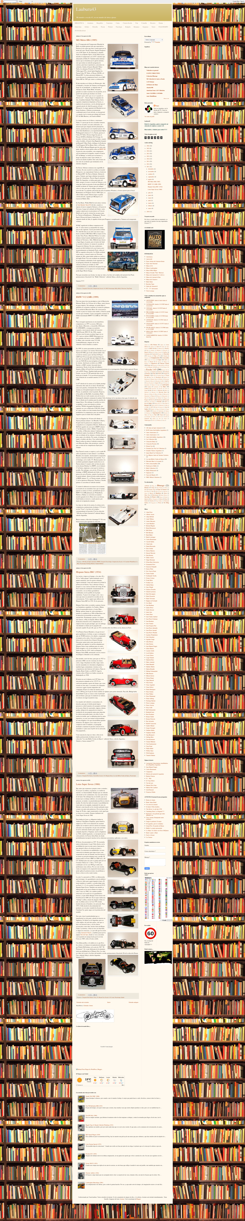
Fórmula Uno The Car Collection (155, 448)
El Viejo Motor (150, 781)
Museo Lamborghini (151, 268)
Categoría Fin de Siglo (106, 561)
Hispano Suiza (109, 776)
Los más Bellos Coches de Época (121, 776)
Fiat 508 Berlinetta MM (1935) (94, 1106)
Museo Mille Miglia (151, 270)
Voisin (165, 418)
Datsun (151, 361)
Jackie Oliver (149, 607)
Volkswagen (147, 420)
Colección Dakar (150, 441)
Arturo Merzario (150, 521)
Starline (152, 501)
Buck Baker (149, 535)
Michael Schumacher (152, 671)
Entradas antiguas (133, 1002)
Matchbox (158, 493)
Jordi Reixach (150, 790)
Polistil (165, 497)
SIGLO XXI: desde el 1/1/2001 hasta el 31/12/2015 (157, 332)
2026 (148, 146)
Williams (159, 420)
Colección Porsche (151, 444)
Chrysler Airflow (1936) (92, 1173)
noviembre (151, 171)
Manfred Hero (150, 660)
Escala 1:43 (102, 288)
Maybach (147, 392)
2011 (148, 166)
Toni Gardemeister (151, 744)
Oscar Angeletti (150, 685)
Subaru (167, 411)
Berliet (152, 350)
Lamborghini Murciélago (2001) (94, 1182)
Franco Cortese (150, 578)
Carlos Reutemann (151, 539)
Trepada (167, 414)
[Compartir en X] (93, 286)
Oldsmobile (164, 396)
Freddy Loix (149, 582)
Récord (167, 405)
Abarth (146, 344)
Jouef (160, 491)
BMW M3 (102, 149)
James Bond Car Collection (153, 453)
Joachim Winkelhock (130, 561)
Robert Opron (155, 405)
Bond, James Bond (151, 802)
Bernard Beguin (150, 526)
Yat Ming (166, 503)
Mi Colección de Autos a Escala (156, 79)
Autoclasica (149, 257)
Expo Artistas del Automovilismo (155, 261)
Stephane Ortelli (150, 732)
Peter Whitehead (150, 696)
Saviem (161, 407)
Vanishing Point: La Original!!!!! (155, 811)
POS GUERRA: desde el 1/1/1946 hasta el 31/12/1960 (157, 316)
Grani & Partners (162, 489)
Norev (154, 497)
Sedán (146, 409)
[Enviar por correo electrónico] (89, 286)
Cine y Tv (96, 997)
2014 (148, 159)
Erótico (87, 27)
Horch (152, 381)
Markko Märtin (150, 667)
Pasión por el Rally (151, 466)
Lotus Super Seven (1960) (88, 784)
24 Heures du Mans (152, 85)
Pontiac (153, 401)
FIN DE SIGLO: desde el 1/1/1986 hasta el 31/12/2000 (157, 328)
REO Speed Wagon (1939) (93, 1135)
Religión (127, 27)
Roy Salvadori (150, 721)
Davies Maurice (150, 551)
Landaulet (156, 386)
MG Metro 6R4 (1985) (86, 39)
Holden (161, 379)
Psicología (119, 27)
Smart (167, 409)
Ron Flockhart (150, 714)
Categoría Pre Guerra (87, 776)
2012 (148, 164)
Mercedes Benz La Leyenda (153, 461)
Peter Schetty (149, 692)
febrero (150, 206)
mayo (149, 198)
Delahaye (147, 363)
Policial (110, 27)
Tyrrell (165, 416)
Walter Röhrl (149, 748)
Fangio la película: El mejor (153, 821)
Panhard (159, 398)
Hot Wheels (147, 491)
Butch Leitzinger (150, 537)
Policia (147, 401)
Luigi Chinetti (150, 658)
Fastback (167, 372)
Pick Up (153, 400)
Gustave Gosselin (151, 589)
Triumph (148, 416)
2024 (148, 151)
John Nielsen (149, 644)
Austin (162, 346)
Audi (157, 346)
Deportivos (154, 363)
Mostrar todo (166, 98)
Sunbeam (148, 413)
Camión (154, 354)
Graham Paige (161, 375)
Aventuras (90, 23)
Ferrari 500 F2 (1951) (92, 1163)
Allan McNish (150, 517)
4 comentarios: (82, 773)
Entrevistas (78, 27)
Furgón (165, 373)
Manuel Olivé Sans (151, 785)
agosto (150, 179)
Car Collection (150, 439)
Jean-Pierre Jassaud (151, 630)
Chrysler (149, 356)
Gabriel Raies (150, 585)
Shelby (152, 409)
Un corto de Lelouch (151, 804)
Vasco (157, 106)
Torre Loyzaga (150, 291)
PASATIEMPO (163, 27)
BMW (98, 561)
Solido (146, 501)
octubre (150, 174)
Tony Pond (129, 288)
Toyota (161, 415)
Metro (151, 394)
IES (162, 381)
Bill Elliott (149, 530)
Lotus (112, 997)
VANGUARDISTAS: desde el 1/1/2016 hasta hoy (156, 336)
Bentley (167, 348)
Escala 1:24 (151, 367)
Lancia (149, 387)
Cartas (118, 23)
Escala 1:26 (166, 367)
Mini (161, 394)
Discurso (152, 23)
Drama (161, 23)
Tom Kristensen (150, 739)
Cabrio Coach (158, 352)
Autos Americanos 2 (151, 435)
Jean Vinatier (149, 623)
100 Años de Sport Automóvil (89, 561)
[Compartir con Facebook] (94, 286)
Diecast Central (164, 363)
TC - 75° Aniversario (152, 288)
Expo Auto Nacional (151, 263)
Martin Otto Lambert (152, 787)
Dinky (152, 487)
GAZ (154, 375)
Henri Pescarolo (150, 596)
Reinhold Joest (150, 712)
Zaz (163, 420)
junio (149, 195)
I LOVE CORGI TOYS (153, 73)
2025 (148, 148)
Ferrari (148, 373)
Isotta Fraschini (149, 383)
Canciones (109, 23)
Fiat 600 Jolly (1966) (91, 1115)
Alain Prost (149, 512)
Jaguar (156, 383)
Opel (146, 398)
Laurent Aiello (150, 651)
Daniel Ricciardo (150, 546)
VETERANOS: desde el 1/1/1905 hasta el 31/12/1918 (157, 305)
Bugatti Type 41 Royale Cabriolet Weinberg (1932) (99, 1125)
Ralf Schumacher (151, 710)
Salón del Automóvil (152, 286)
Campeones (149, 772)
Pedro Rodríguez (150, 689)
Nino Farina (149, 682)
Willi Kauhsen (150, 753)
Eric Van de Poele (151, 571)
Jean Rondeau (150, 621)
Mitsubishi (147, 396)
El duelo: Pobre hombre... (153, 807)
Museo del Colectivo (151, 279)
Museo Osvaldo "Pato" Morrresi (155, 273)
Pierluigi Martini (90, 563)
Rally (116, 288)
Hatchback (158, 377)
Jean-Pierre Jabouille (151, 628)
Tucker (154, 416)
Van (160, 418)
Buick (151, 352)
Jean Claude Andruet (151, 617)
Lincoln (160, 388)
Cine (136, 23)
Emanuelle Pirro (150, 564)
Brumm (147, 487)
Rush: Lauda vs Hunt (152, 833)
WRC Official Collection (152, 477)
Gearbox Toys (152, 489)
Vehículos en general (152, 70)
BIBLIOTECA (79, 23)
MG (107, 288)
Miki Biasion (149, 673)
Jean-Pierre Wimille (151, 633)
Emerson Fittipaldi (151, 567)
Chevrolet (166, 354)
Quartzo (146, 499)
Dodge (148, 365)
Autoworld (149, 259)
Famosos (160, 372)
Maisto (151, 493)
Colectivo (147, 358)
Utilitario (147, 418)
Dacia (146, 361)
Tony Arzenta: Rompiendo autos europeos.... (155, 818)
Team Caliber (159, 501)
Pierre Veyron (150, 705)
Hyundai (158, 381)
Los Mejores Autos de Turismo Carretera (157, 455)
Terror (153, 27)
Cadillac (165, 352)
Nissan (158, 396)
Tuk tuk (160, 416)
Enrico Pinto (149, 569)
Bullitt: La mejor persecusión (154, 828)
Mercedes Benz (163, 392)
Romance (136, 27)
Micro (156, 394)
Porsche (159, 401)
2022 (148, 156)
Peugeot (146, 400)
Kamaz (153, 385)
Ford (159, 373)
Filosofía (95, 27)
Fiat (154, 373)
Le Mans (163, 387)
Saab (156, 407)
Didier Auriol (150, 557)
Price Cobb (149, 707)
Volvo (153, 420)
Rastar (161, 499)
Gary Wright (149, 587)
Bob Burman (149, 533)
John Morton (149, 642)
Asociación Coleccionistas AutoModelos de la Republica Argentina (157, 764)
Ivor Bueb (149, 603)
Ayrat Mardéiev (150, 523)
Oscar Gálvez (149, 687)
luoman (122, 1199)
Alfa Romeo (153, 345)
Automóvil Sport (86, 933)
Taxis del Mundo (150, 475)
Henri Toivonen (150, 598)
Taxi (155, 415)
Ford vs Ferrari (150, 835)
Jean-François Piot (151, 626)
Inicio (108, 1002)
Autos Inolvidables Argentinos (154, 437)
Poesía (103, 27)
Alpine (161, 344)
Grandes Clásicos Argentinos (154, 451)
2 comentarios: (82, 286)
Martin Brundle (150, 669)
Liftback (147, 388)
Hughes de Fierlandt (151, 601)
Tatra (151, 414)
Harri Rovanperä (150, 594)
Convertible (96, 776)
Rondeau (162, 405)
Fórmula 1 (147, 375)
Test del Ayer (84, 935)
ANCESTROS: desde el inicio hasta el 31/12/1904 (156, 301)
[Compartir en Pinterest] (96, 286)
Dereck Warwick (150, 553)
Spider (122, 997)
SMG (147, 407)
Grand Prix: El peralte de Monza (155, 826)
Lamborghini (165, 385)
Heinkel (165, 377)
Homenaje (166, 379)
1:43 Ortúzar (150, 82)
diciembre (151, 169)
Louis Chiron (149, 655)
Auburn (152, 346)
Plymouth (166, 400)
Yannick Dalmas (99, 563)
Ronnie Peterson (150, 719)
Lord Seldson (150, 653)
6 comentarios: (82, 559)
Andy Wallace (150, 519)
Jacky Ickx (149, 612)
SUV (152, 407)
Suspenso (145, 27)
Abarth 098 (150, 88)
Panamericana (152, 398)
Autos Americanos (151, 432)
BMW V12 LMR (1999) (87, 296)
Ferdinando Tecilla (151, 576)
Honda (147, 381)
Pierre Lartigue (150, 703)
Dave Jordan (149, 548)
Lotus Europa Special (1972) (93, 1144)
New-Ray (147, 497)
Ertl (145, 489)
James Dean (149, 614)
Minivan (165, 394)
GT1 (77, 336)
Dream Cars (102, 997)
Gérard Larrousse (151, 592)
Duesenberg (161, 365)
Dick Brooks (149, 555)
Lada (158, 385)
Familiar (154, 372)
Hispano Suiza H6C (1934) (88, 571)
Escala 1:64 (164, 370)
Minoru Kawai (150, 676)
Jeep (161, 383)
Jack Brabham (150, 605)
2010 (148, 211)
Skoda (162, 409)
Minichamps (155, 495)
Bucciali (165, 350)
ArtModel (147, 486)
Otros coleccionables (151, 463)
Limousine (153, 388)
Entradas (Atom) (88, 1005)
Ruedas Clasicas (150, 776)
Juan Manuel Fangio (151, 646)
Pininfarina (159, 400)
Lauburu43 (86, 9)
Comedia (144, 23)
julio (149, 193)
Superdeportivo (157, 413)
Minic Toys (147, 495)
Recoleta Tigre (150, 284)
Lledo (146, 493)
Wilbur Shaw (149, 751)
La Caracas (149, 837)
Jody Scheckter (150, 637)
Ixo (152, 491)
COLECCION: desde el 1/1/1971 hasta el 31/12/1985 (157, 324)
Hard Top (151, 377)
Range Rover (158, 403)
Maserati (160, 390)
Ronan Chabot (150, 717)
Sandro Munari (150, 726)
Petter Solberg (150, 698)
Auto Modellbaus (151, 96)
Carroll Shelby (150, 542)
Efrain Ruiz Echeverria (152, 562)
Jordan (165, 383)
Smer (166, 499)
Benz (148, 350)
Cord (154, 359)
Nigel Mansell (150, 680)
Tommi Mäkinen (150, 742)
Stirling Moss (150, 737)
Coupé (159, 360)
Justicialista (147, 385)
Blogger (138, 1199)
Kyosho (165, 491)
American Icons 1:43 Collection (156, 90)
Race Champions (154, 499)
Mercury (146, 394)
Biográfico (100, 23)
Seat (166, 407)
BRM (155, 348)
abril (149, 200)
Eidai (166, 487)
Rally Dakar (149, 282)
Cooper (149, 359)
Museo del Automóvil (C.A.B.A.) (155, 275)
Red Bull (165, 403)
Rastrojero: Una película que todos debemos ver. (155, 814)
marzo (150, 203)
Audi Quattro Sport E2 (84, 205)
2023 (148, 153)
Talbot (146, 414)
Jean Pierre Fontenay (152, 619)
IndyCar (167, 381)
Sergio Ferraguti (150, 728)
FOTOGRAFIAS (80, 31)
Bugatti (146, 352)
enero (150, 208)
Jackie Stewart (150, 610)
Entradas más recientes (83, 1002)
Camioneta (147, 354)
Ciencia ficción (127, 23)
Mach (155, 390)
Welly (159, 503)
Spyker (154, 411)
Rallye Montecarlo (151, 470)
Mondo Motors (163, 495)
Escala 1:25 (159, 367)
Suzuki (165, 413)
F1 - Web (148, 778)
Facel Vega (147, 371)
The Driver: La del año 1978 (154, 809)
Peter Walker (149, 694)
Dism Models (160, 487)
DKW (166, 359)
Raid (146, 403)
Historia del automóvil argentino (155, 774)
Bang (153, 485)
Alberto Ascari (150, 514)
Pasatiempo (111, 288)
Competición (96, 288)
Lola (166, 388)
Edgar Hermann (150, 560)
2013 (148, 161)
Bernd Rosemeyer (151, 528)
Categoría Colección (87, 288)
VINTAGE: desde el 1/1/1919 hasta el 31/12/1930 (156, 309)
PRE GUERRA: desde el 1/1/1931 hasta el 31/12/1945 (157, 313)
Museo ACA (149, 266)
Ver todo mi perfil (149, 116)
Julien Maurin (150, 648)
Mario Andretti (150, 662)
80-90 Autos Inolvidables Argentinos (156, 430)
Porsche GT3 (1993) (91, 1154)
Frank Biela (149, 580)
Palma (161, 497)
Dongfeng (154, 365)
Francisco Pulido (150, 792)
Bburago (160, 485)
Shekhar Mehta (150, 730)
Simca (157, 409)
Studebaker (161, 411)
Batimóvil (161, 348)
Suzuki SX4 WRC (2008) (92, 1096)
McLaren (154, 392)
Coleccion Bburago (152, 76)
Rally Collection (122, 288)
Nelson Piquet (150, 678)
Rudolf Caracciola (151, 723)
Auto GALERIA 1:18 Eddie (155, 93)
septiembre (151, 177)
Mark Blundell (150, 664)
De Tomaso (158, 361)
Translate (157, 42)
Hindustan (147, 379)
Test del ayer (149, 783)
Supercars (148, 473)
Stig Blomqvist (150, 735)
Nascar (153, 396)
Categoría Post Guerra (87, 997)
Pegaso (165, 398)
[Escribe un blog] (91, 286)
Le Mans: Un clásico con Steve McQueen (157, 830)
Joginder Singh (150, 639)
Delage (165, 361)
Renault (147, 405)
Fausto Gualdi (150, 573)
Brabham (159, 350)
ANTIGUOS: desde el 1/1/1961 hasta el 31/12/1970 (157, 320)
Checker (160, 354)
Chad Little (149, 544)
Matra (166, 390)
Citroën (165, 356)
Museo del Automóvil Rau (153, 277)
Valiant (154, 418)
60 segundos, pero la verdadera (154, 824)
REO (166, 401)
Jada (156, 491)
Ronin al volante (150, 800)
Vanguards (153, 502)
